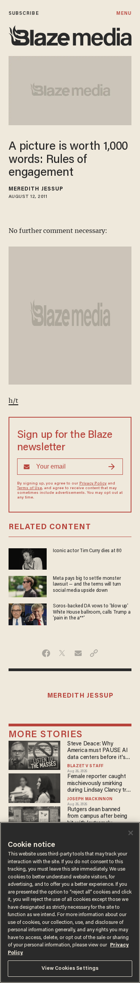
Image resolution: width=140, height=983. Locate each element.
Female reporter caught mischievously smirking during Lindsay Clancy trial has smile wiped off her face (99, 784)
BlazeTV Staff (85, 766)
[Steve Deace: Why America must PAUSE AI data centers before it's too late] (35, 754)
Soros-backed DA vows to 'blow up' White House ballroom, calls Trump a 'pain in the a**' (92, 612)
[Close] (130, 832)
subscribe (24, 13)
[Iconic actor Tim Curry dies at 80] (28, 557)
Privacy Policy (93, 484)
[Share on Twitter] (62, 653)
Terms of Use (29, 488)
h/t (13, 400)
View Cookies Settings (70, 968)
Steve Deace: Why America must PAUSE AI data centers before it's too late (97, 751)
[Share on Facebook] (46, 653)
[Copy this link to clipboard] (94, 653)
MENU (123, 13)
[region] (70, 902)
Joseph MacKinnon (90, 799)
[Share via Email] (78, 653)
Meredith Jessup (36, 189)
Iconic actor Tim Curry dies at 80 (87, 551)
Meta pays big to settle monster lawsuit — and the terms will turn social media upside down (87, 584)
